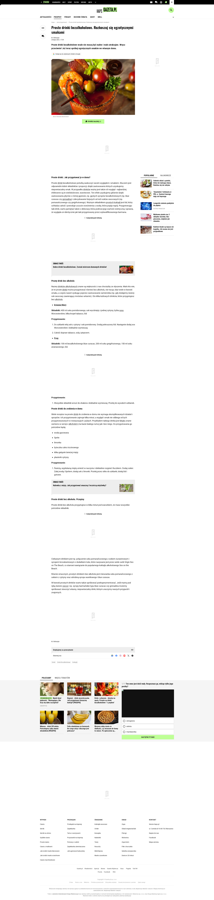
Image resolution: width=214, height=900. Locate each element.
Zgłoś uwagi (141, 882)
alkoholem (73, 424)
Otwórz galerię (94, 121)
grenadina (66, 199)
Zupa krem (125, 842)
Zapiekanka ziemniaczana (76, 846)
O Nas (71, 882)
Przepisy (57, 17)
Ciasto (42, 824)
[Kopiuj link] (43, 28)
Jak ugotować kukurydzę (76, 851)
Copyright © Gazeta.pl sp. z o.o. (107, 879)
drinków (86, 189)
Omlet (97, 829)
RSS (114, 872)
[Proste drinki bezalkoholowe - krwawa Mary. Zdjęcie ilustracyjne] (93, 87)
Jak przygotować (62, 22)
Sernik (42, 829)
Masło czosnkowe (101, 855)
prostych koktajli (113, 202)
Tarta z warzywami (73, 833)
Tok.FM (135, 868)
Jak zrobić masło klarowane (49, 851)
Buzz (121, 868)
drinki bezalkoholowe (63, 662)
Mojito (122, 421)
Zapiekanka (71, 829)
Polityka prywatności (97, 882)
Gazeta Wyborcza (112, 868)
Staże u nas (78, 882)
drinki (60, 183)
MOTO (90, 2)
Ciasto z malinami (46, 846)
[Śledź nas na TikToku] (132, 656)
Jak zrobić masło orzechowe (50, 855)
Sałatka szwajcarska (129, 851)
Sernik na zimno (45, 833)
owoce (65, 586)
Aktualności (45, 17)
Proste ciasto (44, 842)
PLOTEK (76, 2)
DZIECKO (83, 2)
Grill (100, 17)
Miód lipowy (99, 851)
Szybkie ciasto (45, 837)
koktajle (74, 662)
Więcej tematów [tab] (62, 678)
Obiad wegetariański (129, 829)
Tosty (96, 842)
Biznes (103, 868)
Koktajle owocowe (101, 824)
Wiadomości (88, 868)
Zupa (123, 824)
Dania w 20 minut (128, 855)
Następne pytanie (147, 737)
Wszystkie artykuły (110, 882)
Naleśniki (98, 837)
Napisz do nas (154, 833)
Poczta (100, 872)
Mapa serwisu (154, 842)
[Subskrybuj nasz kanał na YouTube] (124, 656)
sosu (121, 310)
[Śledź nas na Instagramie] (120, 656)
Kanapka (98, 833)
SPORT (70, 2)
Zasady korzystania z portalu (127, 882)
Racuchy (98, 846)
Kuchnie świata (80, 17)
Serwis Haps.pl (154, 824)
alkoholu (59, 299)
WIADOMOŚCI (56, 2)
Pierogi (124, 833)
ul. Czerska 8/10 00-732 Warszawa (161, 829)
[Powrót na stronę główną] (172, 2)
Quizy (92, 17)
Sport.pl (96, 868)
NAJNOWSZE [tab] (165, 175)
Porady (67, 17)
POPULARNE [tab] (149, 175)
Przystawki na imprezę (75, 837)
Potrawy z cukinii (73, 842)
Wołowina (125, 837)
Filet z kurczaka (127, 846)
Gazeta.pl (80, 868)
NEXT (64, 2)
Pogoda (128, 868)
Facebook (152, 837)
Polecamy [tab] (46, 678)
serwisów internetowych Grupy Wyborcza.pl (65, 894)
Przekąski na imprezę (74, 824)
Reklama (86, 882)
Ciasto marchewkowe (47, 860)
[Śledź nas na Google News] (112, 656)
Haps (53, 22)
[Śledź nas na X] (128, 656)
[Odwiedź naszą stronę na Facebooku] (116, 656)
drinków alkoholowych (68, 286)
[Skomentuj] (43, 36)
